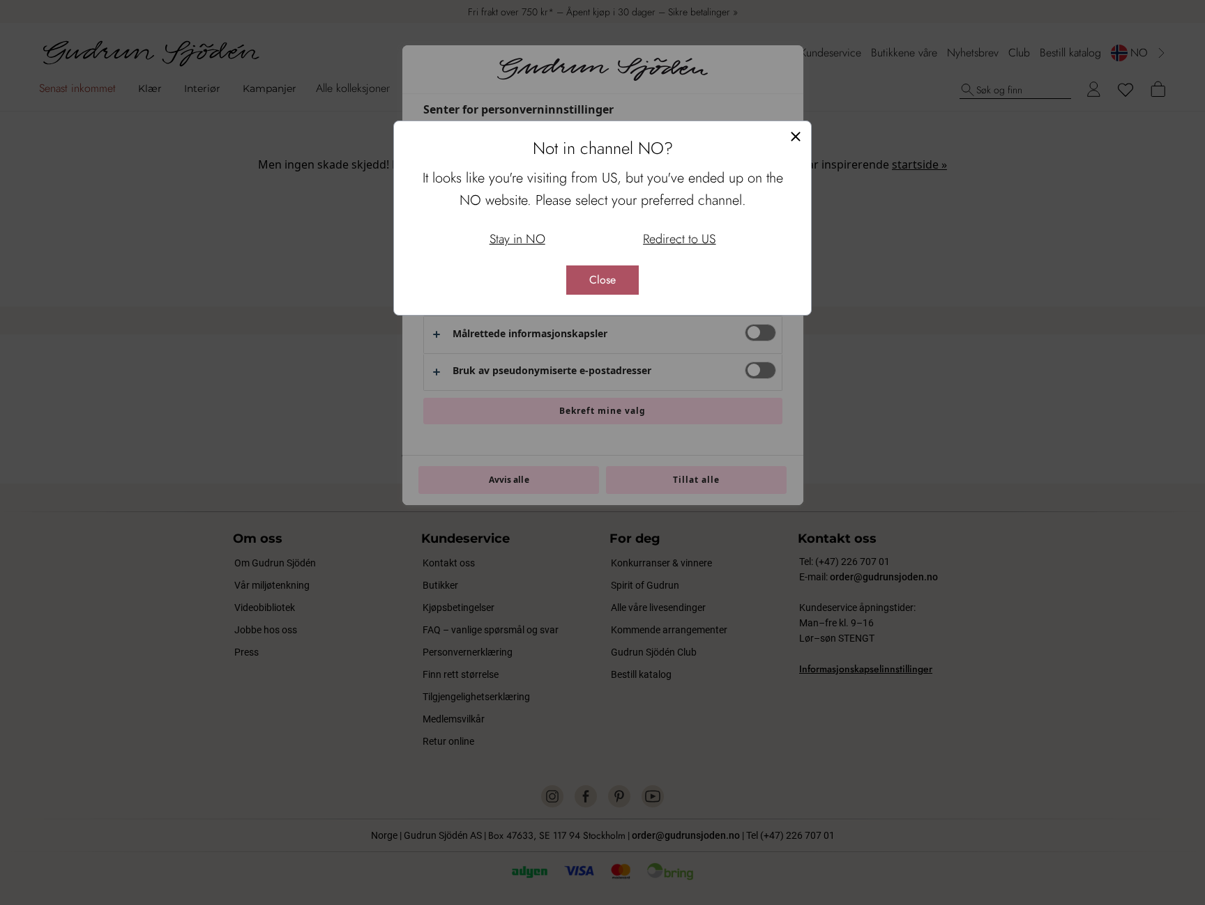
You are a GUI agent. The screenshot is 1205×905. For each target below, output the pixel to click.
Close (602, 280)
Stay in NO (517, 239)
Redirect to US (679, 239)
